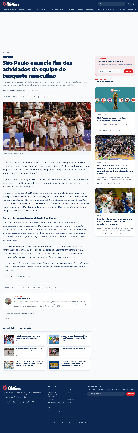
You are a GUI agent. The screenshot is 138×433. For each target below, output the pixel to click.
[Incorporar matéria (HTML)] (55, 97)
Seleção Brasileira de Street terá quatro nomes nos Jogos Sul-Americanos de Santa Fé (73, 364)
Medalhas (89, 9)
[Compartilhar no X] (24, 97)
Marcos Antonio (9, 91)
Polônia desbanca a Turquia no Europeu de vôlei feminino (28, 337)
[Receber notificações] (129, 4)
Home (21, 9)
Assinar (128, 71)
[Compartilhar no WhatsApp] (18, 97)
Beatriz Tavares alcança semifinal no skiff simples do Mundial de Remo (73, 338)
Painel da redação (55, 411)
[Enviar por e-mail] (44, 97)
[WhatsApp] (28, 402)
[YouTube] (9, 402)
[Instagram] (23, 402)
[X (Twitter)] (14, 402)
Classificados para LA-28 (106, 9)
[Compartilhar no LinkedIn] (39, 97)
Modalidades (9, 9)
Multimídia (132, 9)
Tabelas (80, 9)
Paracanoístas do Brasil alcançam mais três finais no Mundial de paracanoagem (29, 351)
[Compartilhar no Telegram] (34, 97)
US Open (30, 9)
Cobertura (70, 9)
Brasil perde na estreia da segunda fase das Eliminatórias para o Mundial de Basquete (114, 222)
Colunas (122, 9)
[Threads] (33, 402)
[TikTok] (4, 402)
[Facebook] (19, 402)
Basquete (8, 57)
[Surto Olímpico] (11, 4)
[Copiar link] (49, 97)
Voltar (7, 52)
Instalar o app (71, 408)
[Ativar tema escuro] (133, 4)
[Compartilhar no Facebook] (29, 97)
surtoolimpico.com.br (27, 313)
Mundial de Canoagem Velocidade (50, 9)
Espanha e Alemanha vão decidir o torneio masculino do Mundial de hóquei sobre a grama (29, 364)
